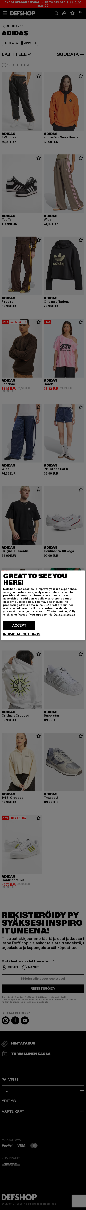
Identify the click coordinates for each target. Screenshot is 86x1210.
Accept (19, 625)
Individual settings (21, 634)
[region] (43, 605)
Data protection (64, 614)
